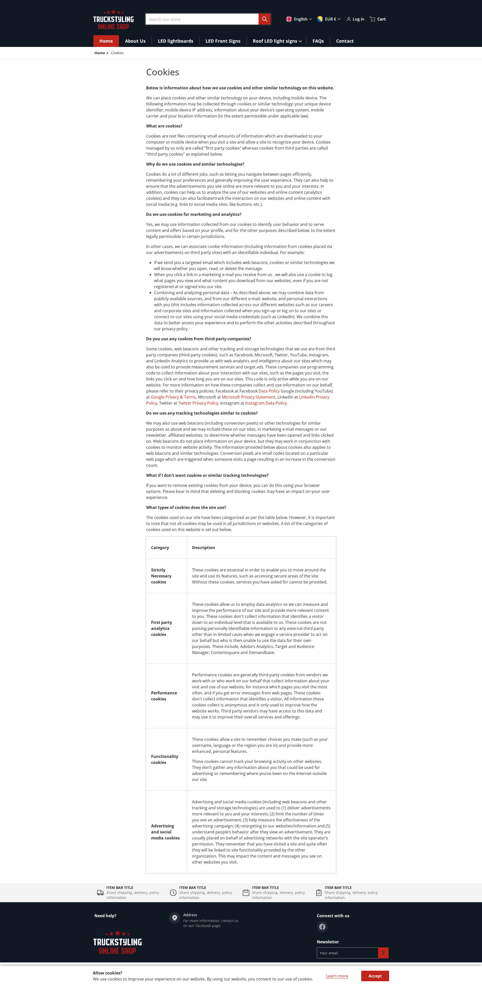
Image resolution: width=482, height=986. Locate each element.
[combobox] (206, 19)
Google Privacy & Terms (173, 397)
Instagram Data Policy (266, 403)
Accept (375, 976)
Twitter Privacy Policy (198, 403)
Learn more (337, 976)
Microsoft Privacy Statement (248, 397)
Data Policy (269, 391)
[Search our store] (265, 19)
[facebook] (322, 926)
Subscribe (383, 952)
